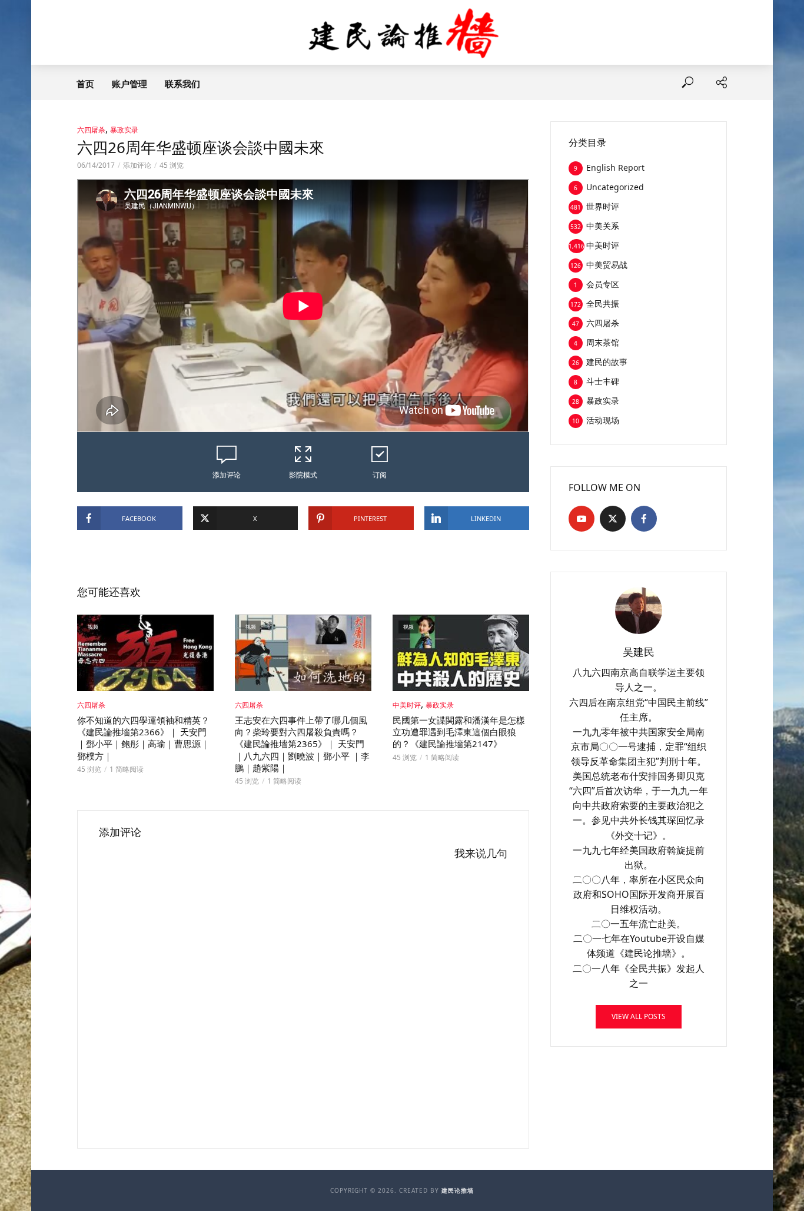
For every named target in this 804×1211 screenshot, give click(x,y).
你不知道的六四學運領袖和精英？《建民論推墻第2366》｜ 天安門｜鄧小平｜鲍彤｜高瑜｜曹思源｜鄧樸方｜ (143, 738)
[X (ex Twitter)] (613, 519)
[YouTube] (581, 519)
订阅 (380, 475)
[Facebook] (644, 519)
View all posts (639, 1016)
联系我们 (182, 83)
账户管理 (129, 83)
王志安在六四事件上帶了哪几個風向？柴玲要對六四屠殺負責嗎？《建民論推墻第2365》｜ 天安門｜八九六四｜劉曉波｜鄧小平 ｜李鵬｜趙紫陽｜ (302, 744)
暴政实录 (124, 130)
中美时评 (407, 705)
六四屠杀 (91, 130)
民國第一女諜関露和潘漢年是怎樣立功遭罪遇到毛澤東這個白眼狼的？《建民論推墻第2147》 (459, 732)
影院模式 (303, 475)
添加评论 (137, 165)
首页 (85, 83)
